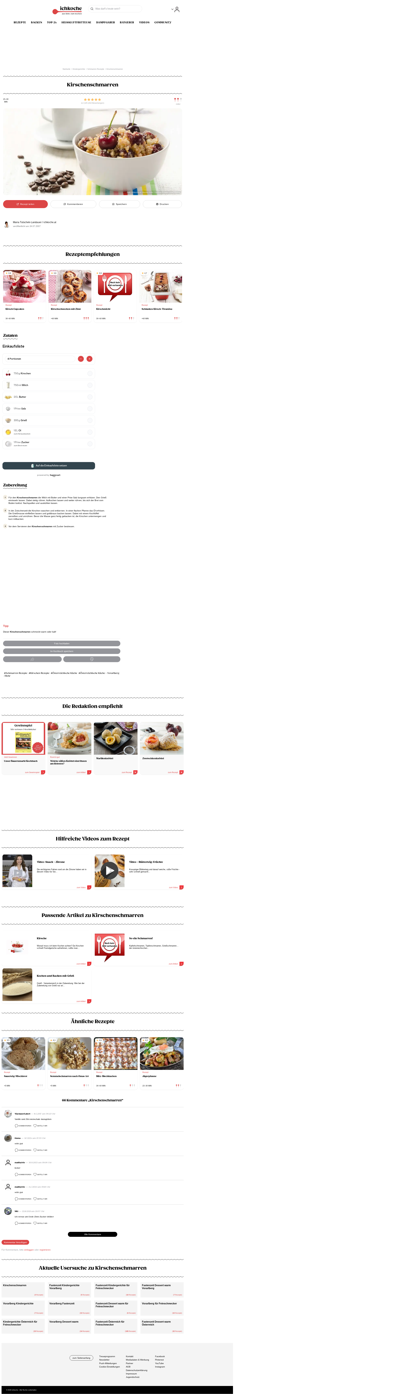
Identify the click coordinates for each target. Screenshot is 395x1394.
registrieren (45, 1250)
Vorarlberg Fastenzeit (61, 1303)
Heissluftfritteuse (76, 22)
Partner (129, 1363)
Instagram (160, 1366)
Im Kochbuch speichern (61, 651)
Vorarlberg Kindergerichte (18, 1303)
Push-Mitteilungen (108, 1363)
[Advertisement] (92, 803)
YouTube (159, 1363)
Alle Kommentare (92, 1234)
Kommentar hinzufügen (15, 1242)
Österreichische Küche (64, 673)
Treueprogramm (107, 1356)
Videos (144, 22)
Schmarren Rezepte (16, 673)
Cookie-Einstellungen (109, 1367)
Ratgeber (127, 22)
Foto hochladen (61, 643)
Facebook (160, 1356)
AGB (128, 1366)
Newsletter (104, 1360)
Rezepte (20, 22)
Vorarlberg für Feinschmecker (159, 1303)
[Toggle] (175, 9)
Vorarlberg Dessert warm (63, 1321)
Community (163, 22)
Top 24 (52, 22)
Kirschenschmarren (14, 1285)
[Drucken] (91, 659)
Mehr (7, 676)
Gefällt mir (42, 1126)
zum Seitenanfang (81, 1358)
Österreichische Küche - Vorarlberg (99, 673)
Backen (36, 22)
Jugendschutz (132, 1377)
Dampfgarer (105, 22)
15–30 (5, 99)
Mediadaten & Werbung (137, 1360)
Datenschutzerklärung (136, 1370)
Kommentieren (25, 1126)
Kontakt (129, 1356)
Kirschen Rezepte (39, 673)
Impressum (131, 1373)
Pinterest (159, 1360)
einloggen (29, 1250)
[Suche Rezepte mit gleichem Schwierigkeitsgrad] (178, 100)
